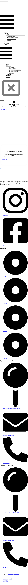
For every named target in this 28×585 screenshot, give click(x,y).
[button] (7, 22)
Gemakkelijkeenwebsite (13, 574)
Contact (6, 44)
